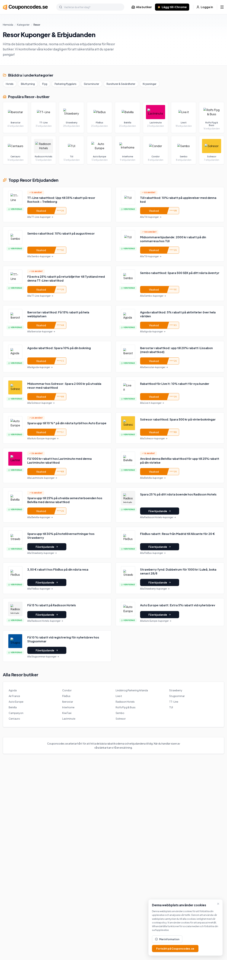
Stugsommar (177, 696)
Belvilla (13, 707)
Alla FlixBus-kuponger (151, 553)
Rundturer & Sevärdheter (121, 83)
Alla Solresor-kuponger (39, 403)
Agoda (13, 690)
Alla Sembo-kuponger (39, 256)
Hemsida (8, 24)
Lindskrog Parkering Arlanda (132, 690)
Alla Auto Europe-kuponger (41, 438)
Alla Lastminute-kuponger (40, 478)
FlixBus (66, 696)
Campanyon (16, 712)
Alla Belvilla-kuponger (151, 478)
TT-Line (173, 701)
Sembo (120, 712)
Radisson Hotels (125, 701)
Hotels (9, 83)
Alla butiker (144, 7)
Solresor (121, 718)
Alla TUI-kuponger (149, 217)
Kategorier (23, 24)
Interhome (68, 707)
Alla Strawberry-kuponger (40, 553)
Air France (14, 696)
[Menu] (222, 7)
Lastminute (68, 718)
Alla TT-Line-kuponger (39, 217)
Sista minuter (91, 83)
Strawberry (175, 690)
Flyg (44, 83)
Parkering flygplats (65, 83)
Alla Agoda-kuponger (151, 331)
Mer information (169, 939)
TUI (171, 707)
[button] (57, 204)
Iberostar (67, 701)
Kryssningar (149, 83)
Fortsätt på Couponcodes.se (175, 948)
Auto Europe (16, 701)
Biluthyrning (28, 83)
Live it (119, 696)
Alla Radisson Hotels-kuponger (156, 517)
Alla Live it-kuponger (150, 403)
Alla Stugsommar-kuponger (41, 656)
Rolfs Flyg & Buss (125, 707)
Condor (67, 690)
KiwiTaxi (66, 712)
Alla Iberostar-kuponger (39, 331)
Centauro (14, 718)
